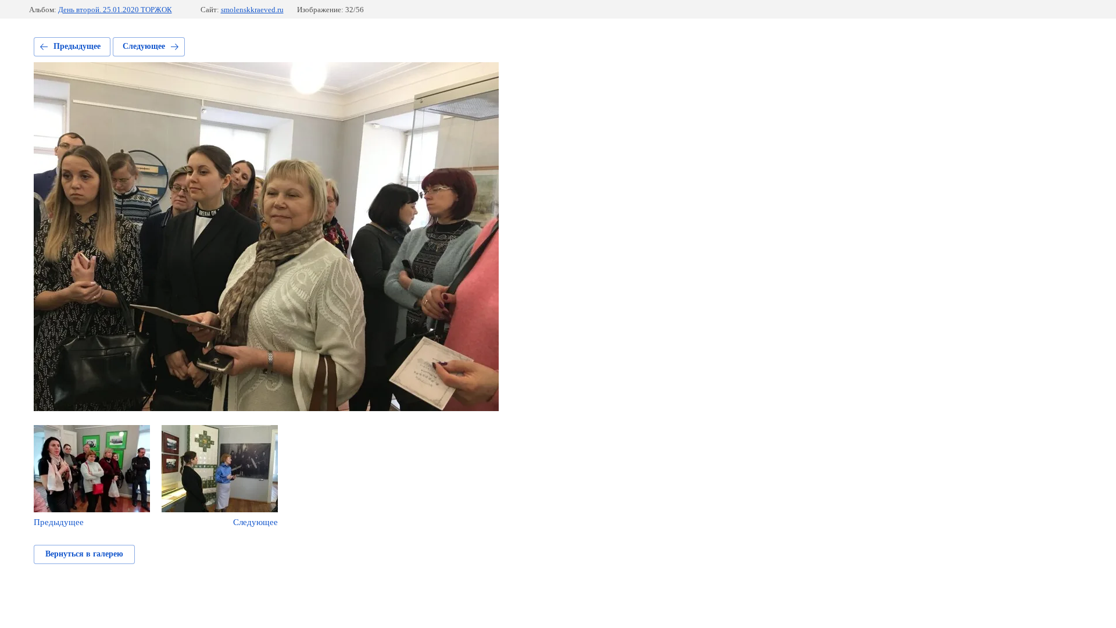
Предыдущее (77, 46)
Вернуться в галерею (84, 554)
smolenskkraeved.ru (252, 9)
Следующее (144, 46)
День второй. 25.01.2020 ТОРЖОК (115, 9)
